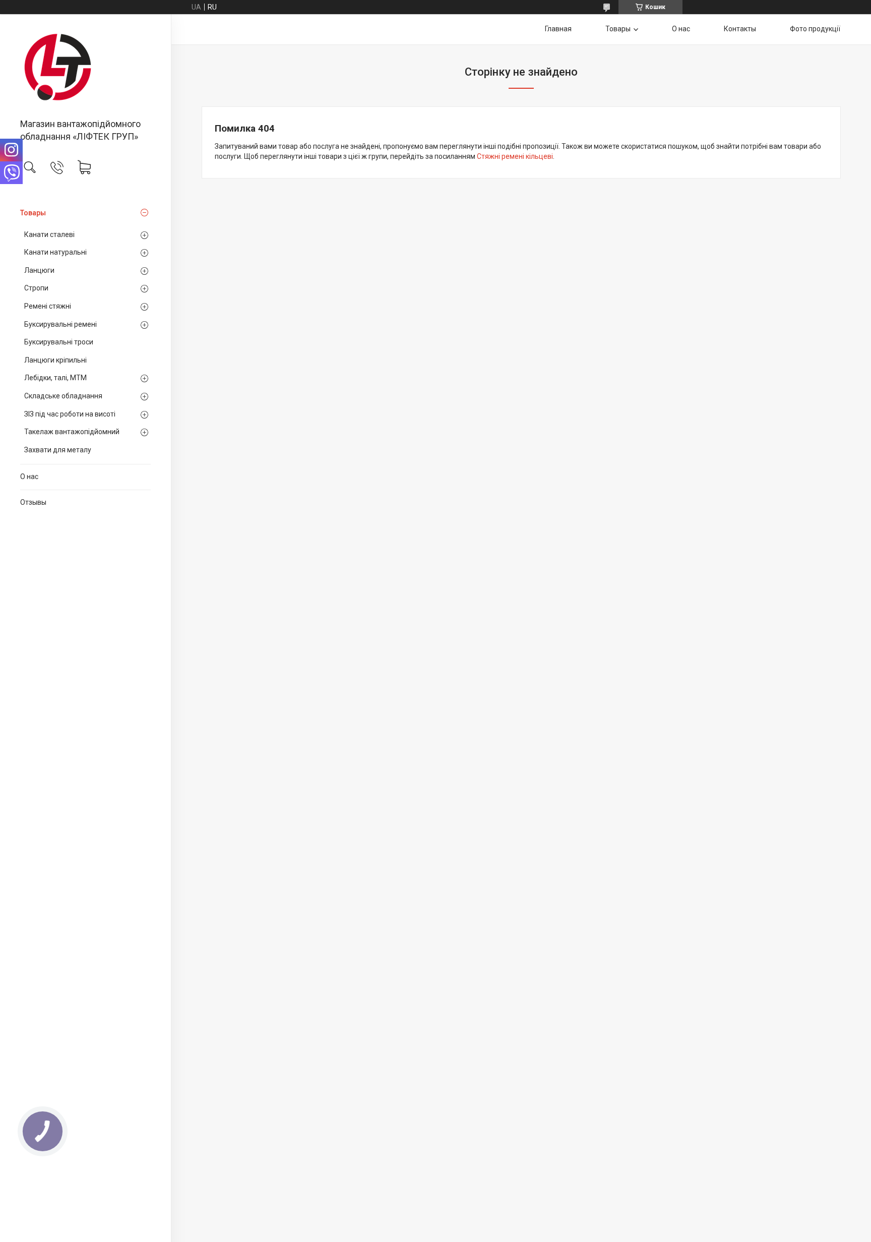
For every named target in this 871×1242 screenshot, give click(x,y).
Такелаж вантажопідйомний (71, 432)
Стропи (36, 288)
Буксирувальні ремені (60, 324)
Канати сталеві (49, 234)
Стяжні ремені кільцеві (515, 156)
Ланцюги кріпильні (55, 360)
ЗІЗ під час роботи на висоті (69, 414)
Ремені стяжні (47, 306)
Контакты (740, 29)
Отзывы (33, 502)
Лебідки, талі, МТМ (55, 378)
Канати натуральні (55, 252)
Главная (558, 29)
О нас (29, 476)
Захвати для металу (57, 450)
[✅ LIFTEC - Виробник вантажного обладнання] (85, 67)
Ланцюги (39, 270)
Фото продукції (815, 29)
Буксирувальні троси (58, 342)
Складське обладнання (63, 396)
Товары (33, 213)
